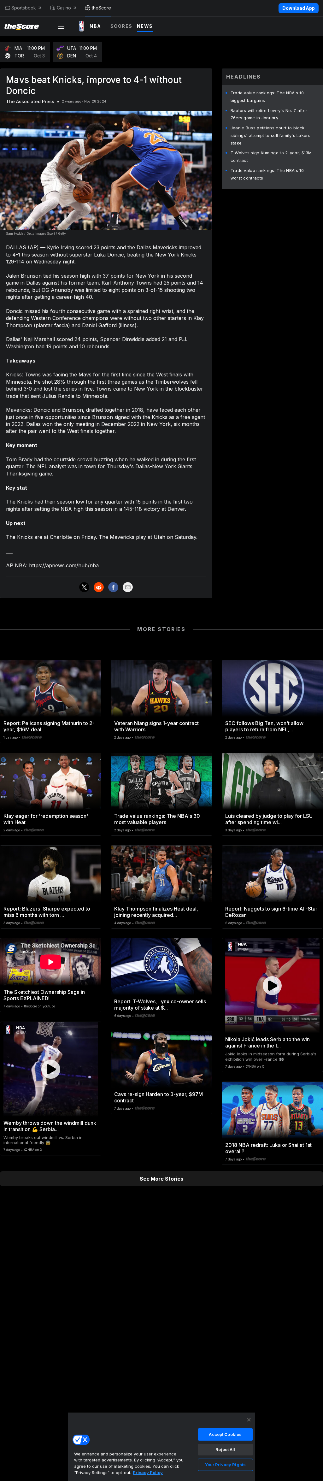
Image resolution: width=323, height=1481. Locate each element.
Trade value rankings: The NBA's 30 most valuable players (157, 819)
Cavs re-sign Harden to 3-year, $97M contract (158, 1097)
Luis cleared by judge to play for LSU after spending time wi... (269, 819)
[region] (161, 1446)
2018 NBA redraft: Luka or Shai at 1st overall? (268, 1148)
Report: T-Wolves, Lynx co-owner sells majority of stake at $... (160, 1004)
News (145, 26)
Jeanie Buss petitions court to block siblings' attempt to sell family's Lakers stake (270, 135)
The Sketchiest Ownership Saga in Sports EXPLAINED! (44, 995)
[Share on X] (84, 587)
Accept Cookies (225, 1434)
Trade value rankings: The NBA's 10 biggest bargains (267, 96)
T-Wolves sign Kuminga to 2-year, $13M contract (271, 156)
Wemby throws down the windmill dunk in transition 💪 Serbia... (49, 1126)
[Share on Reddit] (99, 587)
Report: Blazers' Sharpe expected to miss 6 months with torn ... (46, 912)
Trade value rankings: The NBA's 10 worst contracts (267, 174)
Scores (121, 26)
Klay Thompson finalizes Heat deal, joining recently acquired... (156, 912)
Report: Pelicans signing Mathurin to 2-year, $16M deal (49, 726)
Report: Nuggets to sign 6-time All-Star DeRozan (271, 912)
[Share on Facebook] (113, 587)
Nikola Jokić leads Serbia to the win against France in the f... (267, 1042)
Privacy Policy (148, 1472)
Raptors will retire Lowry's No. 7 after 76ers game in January (269, 114)
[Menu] (61, 26)
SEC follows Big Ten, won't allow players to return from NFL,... (264, 726)
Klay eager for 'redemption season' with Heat (45, 819)
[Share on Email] (128, 587)
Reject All (225, 1449)
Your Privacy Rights (225, 1464)
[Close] (249, 1420)
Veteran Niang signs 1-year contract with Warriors (156, 726)
